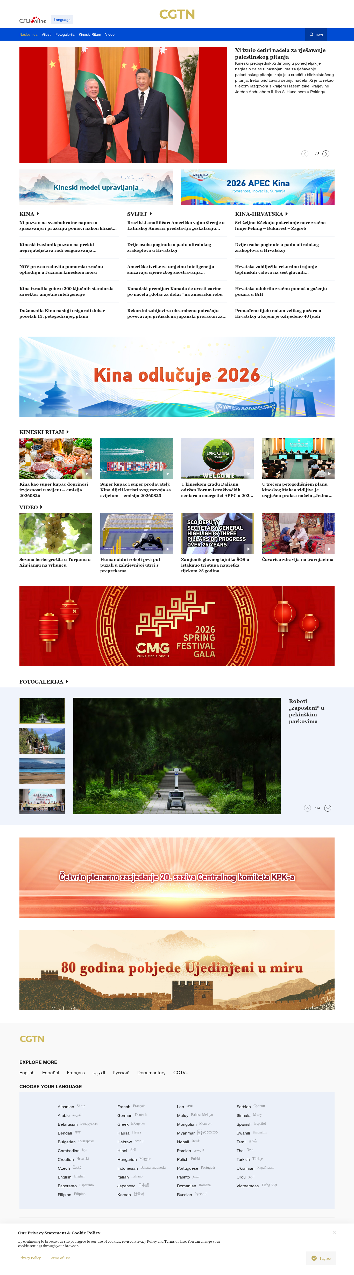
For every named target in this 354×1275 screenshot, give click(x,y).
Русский (121, 1072)
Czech (69, 1168)
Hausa (129, 1133)
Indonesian (141, 1168)
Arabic (70, 1115)
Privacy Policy (29, 1258)
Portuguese (196, 1168)
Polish (188, 1159)
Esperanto (76, 1185)
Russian (192, 1194)
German (132, 1115)
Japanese (133, 1185)
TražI (319, 35)
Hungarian (134, 1159)
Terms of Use (59, 1258)
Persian (190, 1150)
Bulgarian (76, 1141)
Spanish (251, 1124)
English (26, 1072)
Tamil (247, 1141)
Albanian (71, 1106)
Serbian (251, 1106)
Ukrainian (255, 1168)
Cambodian (72, 1150)
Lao (185, 1106)
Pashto (188, 1177)
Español (50, 1072)
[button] (304, 153)
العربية (99, 1072)
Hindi (126, 1150)
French (131, 1106)
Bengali (69, 1133)
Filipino (72, 1194)
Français (76, 1072)
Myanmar (197, 1133)
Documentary (151, 1072)
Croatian (73, 1159)
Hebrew (130, 1141)
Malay (195, 1115)
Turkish (250, 1159)
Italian (130, 1177)
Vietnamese (257, 1185)
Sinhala (250, 1115)
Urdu (245, 1177)
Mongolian (194, 1124)
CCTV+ (180, 1072)
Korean (130, 1194)
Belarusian (77, 1124)
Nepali (188, 1141)
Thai (245, 1150)
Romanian (194, 1185)
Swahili (252, 1133)
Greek (131, 1124)
